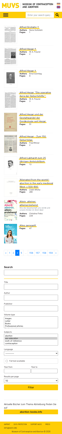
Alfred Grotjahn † (29, 27)
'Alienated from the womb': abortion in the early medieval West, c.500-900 (36, 183)
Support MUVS (36, 424)
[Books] (31, 323)
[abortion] (31, 336)
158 (44, 252)
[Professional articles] (31, 326)
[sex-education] (31, 338)
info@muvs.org (10, 428)
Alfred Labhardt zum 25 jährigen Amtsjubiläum (33, 159)
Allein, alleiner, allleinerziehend (29, 203)
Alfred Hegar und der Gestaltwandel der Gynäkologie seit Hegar (33, 118)
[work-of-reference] (31, 341)
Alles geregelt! (28, 225)
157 (38, 252)
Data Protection (20, 424)
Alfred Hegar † (28, 48)
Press (47, 424)
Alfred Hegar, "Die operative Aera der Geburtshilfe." (35, 94)
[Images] (31, 318)
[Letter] (31, 321)
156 (31, 252)
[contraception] (31, 343)
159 (51, 252)
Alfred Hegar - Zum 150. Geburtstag (33, 138)
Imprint (7, 424)
